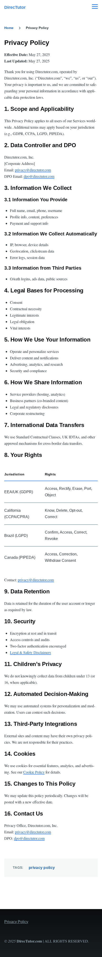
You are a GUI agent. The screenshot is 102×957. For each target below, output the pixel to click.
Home (9, 28)
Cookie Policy (34, 771)
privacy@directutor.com (33, 169)
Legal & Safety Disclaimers (30, 652)
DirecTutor (15, 7)
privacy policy (42, 868)
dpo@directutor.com (39, 176)
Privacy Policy (16, 922)
